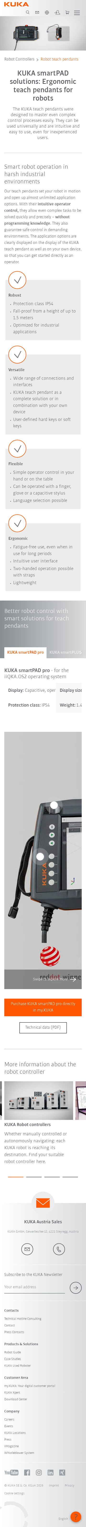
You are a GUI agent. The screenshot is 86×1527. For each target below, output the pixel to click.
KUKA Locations (15, 1433)
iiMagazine (11, 1446)
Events (8, 1426)
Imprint (54, 1485)
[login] (57, 12)
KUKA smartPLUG (65, 653)
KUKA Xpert (12, 1393)
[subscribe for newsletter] (76, 1288)
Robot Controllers (19, 59)
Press (7, 1439)
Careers (9, 1419)
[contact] (37, 12)
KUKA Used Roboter (17, 1366)
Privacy (69, 1485)
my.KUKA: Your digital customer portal (29, 1386)
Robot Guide (12, 1352)
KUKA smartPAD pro (25, 653)
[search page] (27, 12)
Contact (9, 1325)
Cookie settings (14, 1493)
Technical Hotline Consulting (22, 1319)
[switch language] (46, 12)
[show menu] (77, 12)
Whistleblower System (19, 1453)
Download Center (15, 1399)
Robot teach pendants (59, 59)
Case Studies (12, 1359)
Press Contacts (14, 1332)
